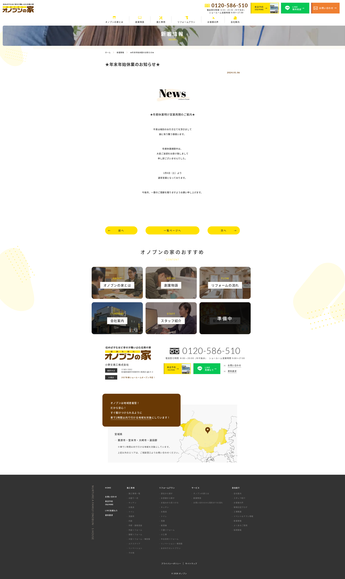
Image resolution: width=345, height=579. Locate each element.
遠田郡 (153, 440)
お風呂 (131, 507)
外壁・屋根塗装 (135, 525)
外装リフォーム (135, 530)
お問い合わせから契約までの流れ (208, 502)
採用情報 (238, 530)
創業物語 (197, 498)
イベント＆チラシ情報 (243, 516)
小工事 (164, 534)
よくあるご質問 (240, 525)
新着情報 (238, 520)
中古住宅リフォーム (170, 539)
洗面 (163, 520)
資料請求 (109, 515)
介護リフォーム (168, 530)
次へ (224, 230)
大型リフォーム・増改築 (139, 539)
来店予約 (109, 502)
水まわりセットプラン (171, 548)
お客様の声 (239, 502)
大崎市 (143, 440)
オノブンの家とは (201, 493)
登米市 (132, 440)
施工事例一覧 (134, 493)
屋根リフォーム (135, 534)
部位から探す (167, 493)
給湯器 (164, 525)
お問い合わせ (111, 496)
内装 (130, 520)
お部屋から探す (168, 498)
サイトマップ (191, 563)
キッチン (132, 502)
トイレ (131, 511)
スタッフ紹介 (240, 498)
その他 (131, 552)
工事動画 (238, 511)
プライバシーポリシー (171, 563)
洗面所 (131, 516)
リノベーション (135, 548)
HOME (108, 487)
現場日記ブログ (240, 507)
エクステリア (134, 543)
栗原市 (122, 440)
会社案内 (238, 493)
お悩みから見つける (170, 502)
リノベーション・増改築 (172, 543)
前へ (121, 230)
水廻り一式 (133, 498)
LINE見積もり (111, 510)
